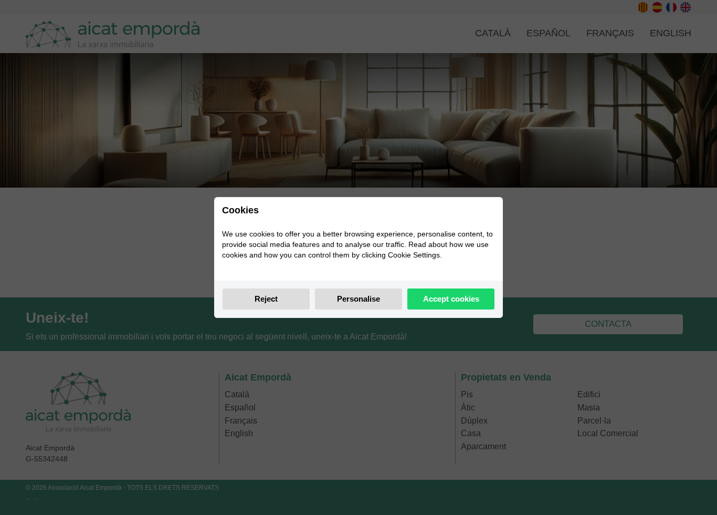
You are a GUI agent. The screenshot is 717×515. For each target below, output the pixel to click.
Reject (266, 298)
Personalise (358, 298)
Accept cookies (451, 298)
